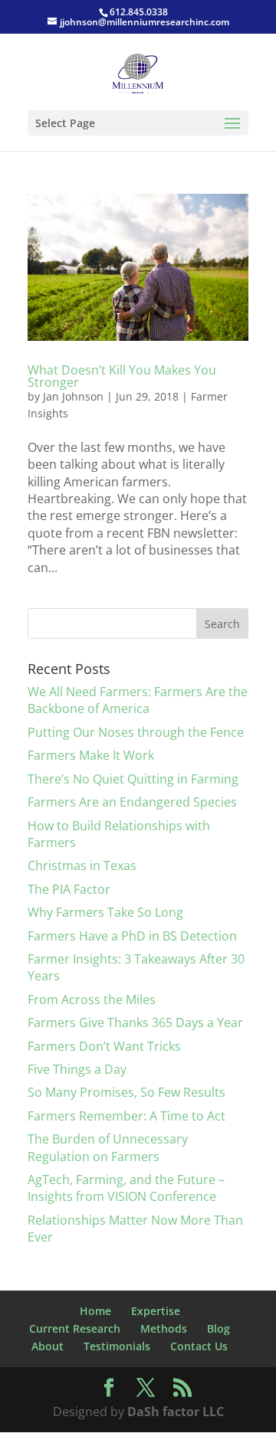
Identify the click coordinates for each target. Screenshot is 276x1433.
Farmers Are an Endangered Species (132, 801)
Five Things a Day (77, 1069)
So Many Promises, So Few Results (126, 1092)
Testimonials (117, 1346)
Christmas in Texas (82, 865)
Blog (218, 1328)
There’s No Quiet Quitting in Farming (133, 778)
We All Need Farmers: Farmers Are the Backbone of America (138, 700)
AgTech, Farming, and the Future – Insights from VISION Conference (126, 1188)
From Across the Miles (92, 999)
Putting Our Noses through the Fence (136, 732)
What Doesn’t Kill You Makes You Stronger (122, 376)
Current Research (74, 1328)
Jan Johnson (73, 396)
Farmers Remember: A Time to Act (126, 1115)
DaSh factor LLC (175, 1411)
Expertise (155, 1311)
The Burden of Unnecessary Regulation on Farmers (108, 1147)
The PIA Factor (69, 889)
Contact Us (199, 1346)
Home (95, 1311)
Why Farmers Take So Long (105, 912)
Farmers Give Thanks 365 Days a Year (135, 1022)
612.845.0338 (139, 11)
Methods (163, 1328)
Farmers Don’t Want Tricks (104, 1046)
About (47, 1346)
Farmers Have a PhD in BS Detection (132, 936)
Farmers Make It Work (91, 755)
